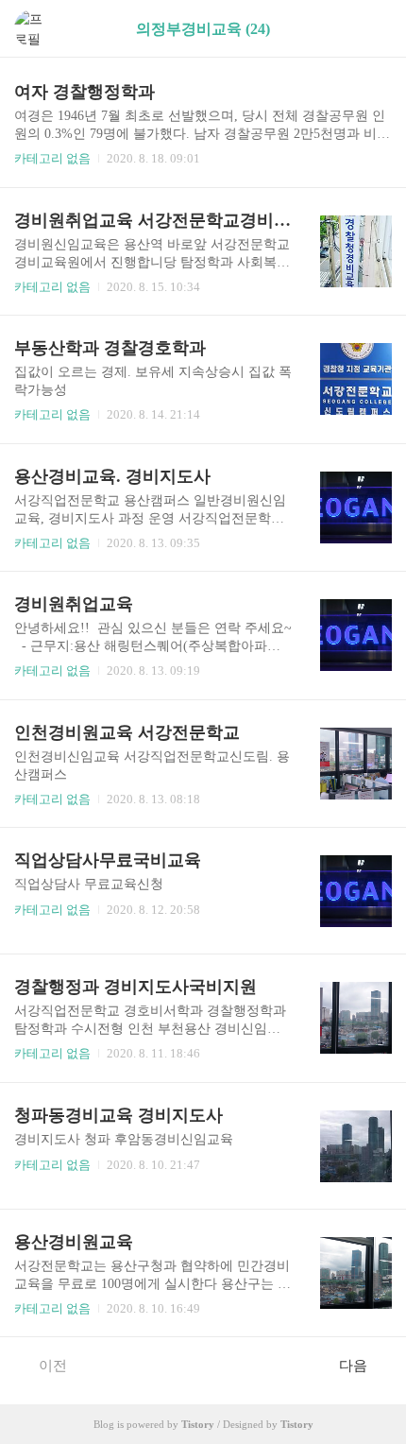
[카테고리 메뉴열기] (373, 28)
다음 (353, 1365)
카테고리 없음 (52, 158)
